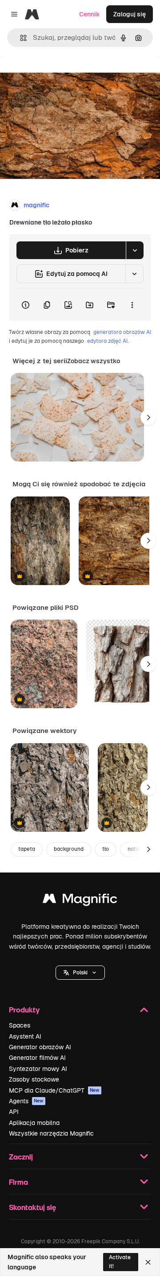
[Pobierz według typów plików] (135, 250)
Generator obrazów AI (40, 1047)
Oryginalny (61, 76)
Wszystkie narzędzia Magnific (51, 1133)
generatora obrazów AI (122, 332)
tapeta (26, 849)
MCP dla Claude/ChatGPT (54, 1090)
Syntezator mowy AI (38, 1069)
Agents (26, 1101)
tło (105, 849)
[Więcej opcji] (132, 305)
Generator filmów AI (37, 1058)
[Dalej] (148, 417)
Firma (18, 1182)
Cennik (89, 14)
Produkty (24, 1009)
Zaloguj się (129, 14)
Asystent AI (25, 1036)
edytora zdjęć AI (107, 341)
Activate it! (120, 1261)
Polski (80, 972)
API (14, 1112)
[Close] (148, 1262)
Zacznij (21, 1156)
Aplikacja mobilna (34, 1123)
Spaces (19, 1025)
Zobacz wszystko (93, 361)
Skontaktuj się (32, 1207)
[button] (80, 973)
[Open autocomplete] (20, 38)
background (69, 849)
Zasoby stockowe (34, 1079)
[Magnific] (80, 901)
